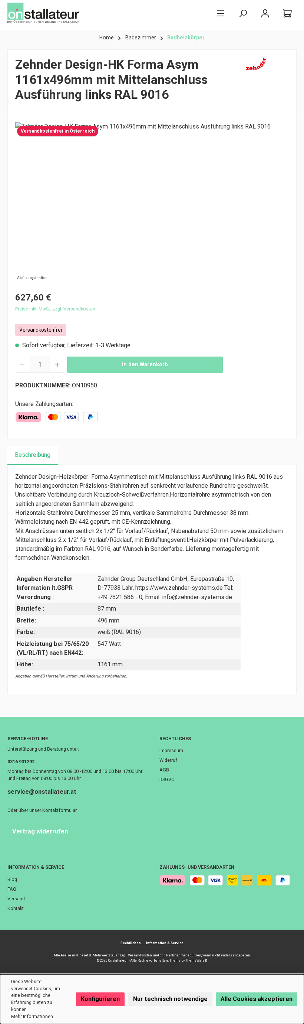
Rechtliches (175, 738)
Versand (16, 898)
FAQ (11, 889)
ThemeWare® (196, 960)
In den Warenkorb (145, 364)
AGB (164, 770)
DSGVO (167, 779)
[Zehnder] (265, 82)
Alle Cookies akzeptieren (257, 998)
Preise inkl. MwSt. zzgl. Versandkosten (55, 309)
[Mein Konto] (265, 13)
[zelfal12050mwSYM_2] (151, 202)
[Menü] (220, 13)
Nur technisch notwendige (170, 998)
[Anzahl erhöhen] (57, 365)
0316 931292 (20, 761)
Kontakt (15, 908)
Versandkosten (140, 955)
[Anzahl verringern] (22, 365)
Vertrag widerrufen (40, 831)
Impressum (171, 750)
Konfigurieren (100, 998)
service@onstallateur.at (41, 791)
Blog (12, 879)
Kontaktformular (59, 810)
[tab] (32, 455)
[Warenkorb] (287, 13)
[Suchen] (243, 13)
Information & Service (35, 867)
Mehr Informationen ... (34, 1016)
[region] (152, 202)
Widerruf (168, 760)
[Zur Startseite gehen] (44, 13)
